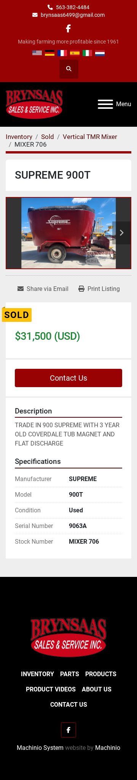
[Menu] (105, 104)
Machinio (107, 747)
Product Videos (51, 689)
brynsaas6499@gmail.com (73, 15)
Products (100, 674)
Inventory (37, 674)
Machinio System (40, 747)
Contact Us (68, 378)
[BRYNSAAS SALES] (68, 637)
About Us (97, 689)
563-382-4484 (72, 7)
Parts (69, 674)
